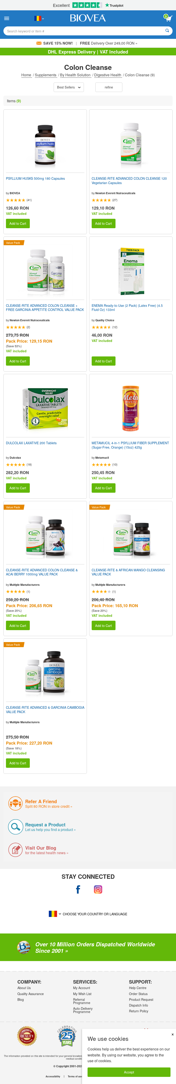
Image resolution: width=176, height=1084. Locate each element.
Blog (20, 999)
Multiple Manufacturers (25, 585)
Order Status (138, 993)
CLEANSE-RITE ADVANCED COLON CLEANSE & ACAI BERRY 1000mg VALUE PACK (42, 572)
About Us (24, 987)
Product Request (141, 999)
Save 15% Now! (58, 43)
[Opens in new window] (78, 889)
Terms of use (75, 1076)
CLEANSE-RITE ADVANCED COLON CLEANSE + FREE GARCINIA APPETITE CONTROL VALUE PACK (45, 307)
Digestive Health (108, 74)
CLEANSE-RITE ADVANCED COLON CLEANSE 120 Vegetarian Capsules (129, 180)
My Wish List (82, 993)
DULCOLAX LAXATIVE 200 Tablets (31, 443)
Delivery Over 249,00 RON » (109, 43)
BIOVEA (15, 193)
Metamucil (102, 457)
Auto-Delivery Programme (83, 1010)
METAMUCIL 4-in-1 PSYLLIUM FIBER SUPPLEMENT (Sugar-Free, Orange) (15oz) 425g (130, 445)
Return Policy (138, 1011)
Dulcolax (15, 457)
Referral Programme (81, 1001)
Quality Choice (104, 320)
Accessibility (53, 1076)
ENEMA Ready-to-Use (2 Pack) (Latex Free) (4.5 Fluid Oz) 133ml (127, 307)
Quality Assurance (30, 993)
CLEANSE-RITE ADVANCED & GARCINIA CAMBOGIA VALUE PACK (45, 709)
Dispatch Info (138, 1005)
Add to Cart (17, 223)
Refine (109, 87)
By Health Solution (75, 74)
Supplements (46, 74)
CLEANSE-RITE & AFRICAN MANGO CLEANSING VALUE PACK (128, 572)
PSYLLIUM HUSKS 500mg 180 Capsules (35, 178)
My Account (81, 987)
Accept (129, 1072)
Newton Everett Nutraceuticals (115, 193)
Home (26, 74)
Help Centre (137, 987)
